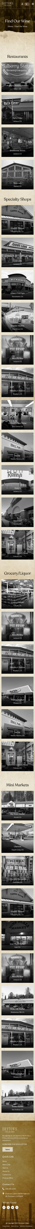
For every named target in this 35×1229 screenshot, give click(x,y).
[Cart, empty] (27, 4)
